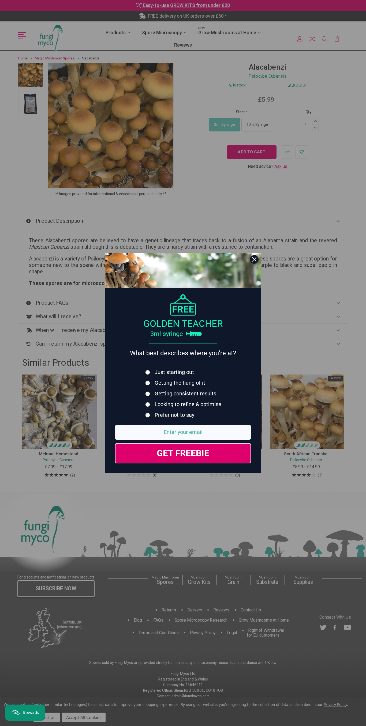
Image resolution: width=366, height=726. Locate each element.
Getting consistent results (185, 394)
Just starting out (174, 372)
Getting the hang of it (180, 383)
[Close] (254, 259)
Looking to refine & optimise (188, 404)
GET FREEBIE (183, 453)
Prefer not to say (174, 415)
